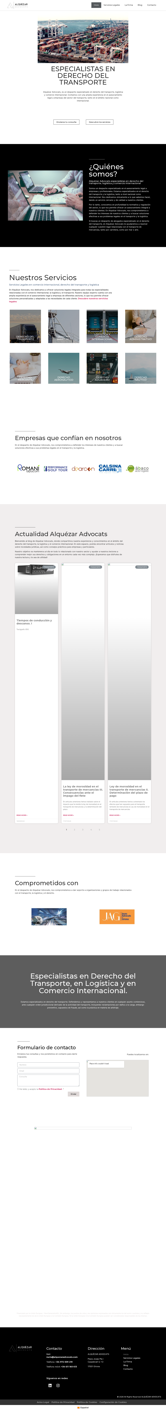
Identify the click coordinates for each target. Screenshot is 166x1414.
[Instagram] (58, 1385)
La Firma (129, 5)
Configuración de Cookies (113, 1402)
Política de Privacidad (63, 1402)
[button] (66, 122)
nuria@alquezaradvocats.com (62, 1357)
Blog (140, 5)
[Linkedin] (50, 1385)
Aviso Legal (43, 1402)
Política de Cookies (87, 1402)
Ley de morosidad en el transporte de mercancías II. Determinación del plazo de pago (128, 791)
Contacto (151, 5)
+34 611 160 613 (69, 1367)
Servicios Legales (112, 5)
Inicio (96, 5)
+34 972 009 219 (64, 1362)
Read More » (22, 815)
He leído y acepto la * (42, 1089)
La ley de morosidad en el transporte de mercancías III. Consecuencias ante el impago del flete (83, 791)
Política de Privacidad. (50, 1089)
